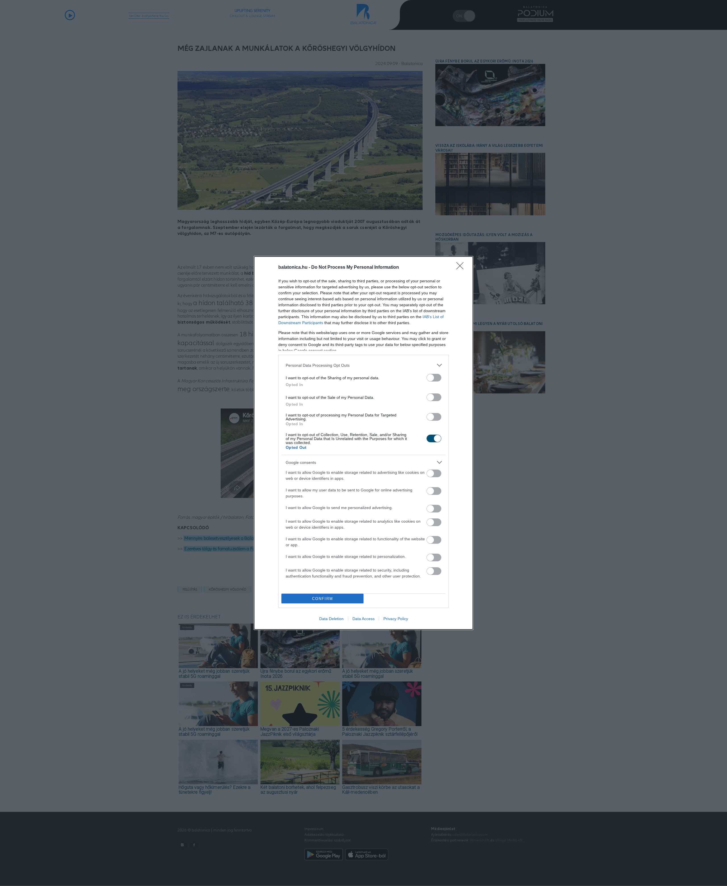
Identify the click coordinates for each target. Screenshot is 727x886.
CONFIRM (322, 599)
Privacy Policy (395, 618)
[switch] (434, 377)
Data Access (363, 618)
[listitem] (363, 365)
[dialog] (363, 443)
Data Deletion (331, 618)
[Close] (461, 267)
